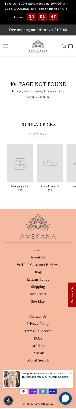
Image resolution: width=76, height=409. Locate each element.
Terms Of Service (37, 331)
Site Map (38, 301)
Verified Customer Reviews (38, 265)
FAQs (38, 338)
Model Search (38, 360)
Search (38, 250)
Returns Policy (38, 279)
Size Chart (38, 294)
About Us (38, 257)
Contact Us (37, 316)
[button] (8, 400)
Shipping (38, 287)
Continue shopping (38, 96)
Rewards (38, 353)
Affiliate (38, 346)
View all (38, 133)
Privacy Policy (38, 324)
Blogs (38, 272)
